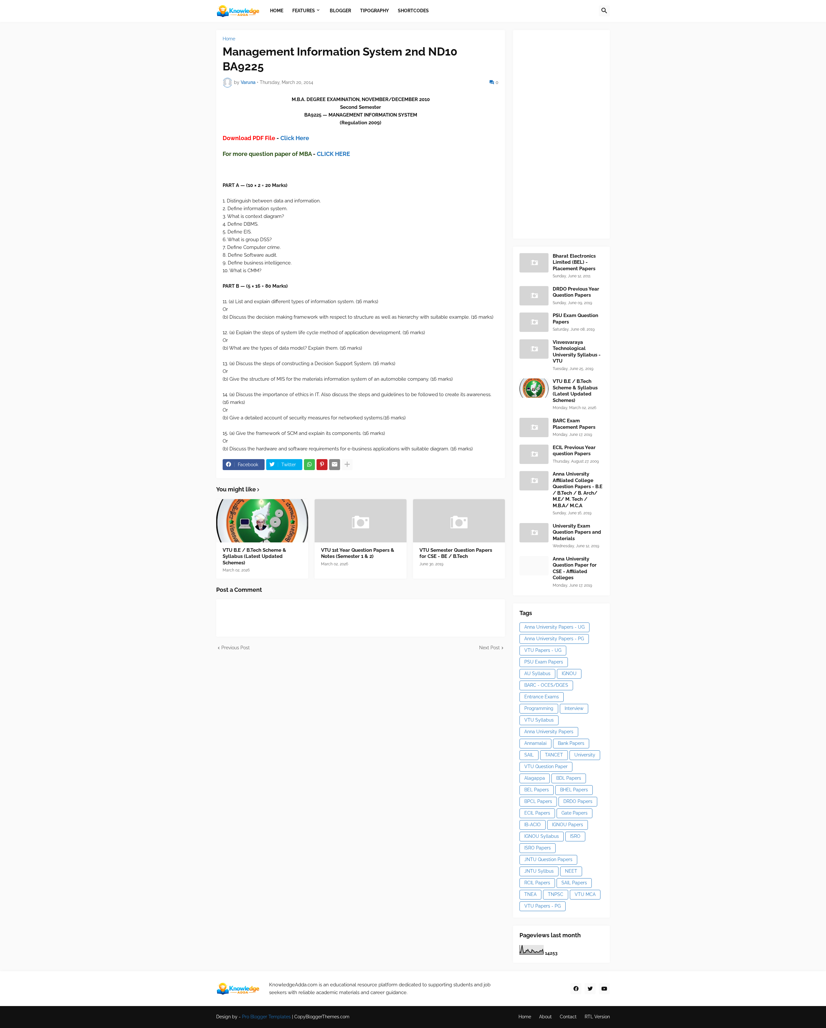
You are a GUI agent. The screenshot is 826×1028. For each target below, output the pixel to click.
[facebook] (575, 988)
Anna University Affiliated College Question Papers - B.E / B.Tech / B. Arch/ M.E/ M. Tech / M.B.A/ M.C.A (577, 490)
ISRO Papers (537, 847)
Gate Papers (574, 813)
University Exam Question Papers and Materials (577, 532)
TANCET (554, 754)
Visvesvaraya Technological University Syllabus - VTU (576, 351)
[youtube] (604, 988)
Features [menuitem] (303, 10)
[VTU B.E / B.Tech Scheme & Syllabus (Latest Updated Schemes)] (262, 520)
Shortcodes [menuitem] (413, 10)
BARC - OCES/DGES (546, 685)
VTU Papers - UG (542, 650)
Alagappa (534, 778)
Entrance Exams (541, 696)
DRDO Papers (577, 801)
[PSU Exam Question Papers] (534, 322)
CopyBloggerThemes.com (321, 1016)
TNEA (530, 894)
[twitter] (590, 988)
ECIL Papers (537, 813)
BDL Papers (568, 778)
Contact (568, 1016)
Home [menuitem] (276, 10)
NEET (571, 871)
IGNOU (569, 673)
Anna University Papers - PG (554, 638)
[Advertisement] (567, 133)
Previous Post (235, 647)
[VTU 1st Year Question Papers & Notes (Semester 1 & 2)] (361, 520)
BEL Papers (536, 789)
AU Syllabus (537, 673)
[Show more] (347, 464)
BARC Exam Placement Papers (574, 424)
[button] (604, 10)
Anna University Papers (548, 731)
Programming (538, 708)
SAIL (529, 754)
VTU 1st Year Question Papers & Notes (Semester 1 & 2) (357, 553)
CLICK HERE (333, 153)
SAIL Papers (574, 882)
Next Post (489, 647)
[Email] (334, 464)
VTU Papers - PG (542, 906)
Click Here (294, 138)
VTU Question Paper (546, 766)
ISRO (575, 836)
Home (229, 38)
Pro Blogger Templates (266, 1016)
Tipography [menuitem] (374, 10)
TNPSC (555, 894)
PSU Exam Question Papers (575, 319)
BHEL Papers (574, 789)
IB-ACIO (532, 824)
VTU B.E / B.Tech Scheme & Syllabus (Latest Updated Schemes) (254, 556)
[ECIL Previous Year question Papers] (534, 454)
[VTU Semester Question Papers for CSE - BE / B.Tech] (459, 520)
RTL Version (597, 1016)
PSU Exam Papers (543, 661)
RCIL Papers (537, 882)
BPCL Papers (538, 801)
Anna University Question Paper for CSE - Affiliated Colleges (575, 568)
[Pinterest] (322, 464)
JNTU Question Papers (548, 859)
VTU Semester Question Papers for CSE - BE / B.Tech (455, 553)
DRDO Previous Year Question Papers (576, 292)
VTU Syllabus (539, 720)
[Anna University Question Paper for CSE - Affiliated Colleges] (534, 565)
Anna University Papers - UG (554, 627)
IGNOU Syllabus (541, 836)
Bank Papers (571, 743)
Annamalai (535, 743)
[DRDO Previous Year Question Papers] (534, 295)
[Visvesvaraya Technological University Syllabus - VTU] (534, 349)
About (545, 1016)
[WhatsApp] (309, 464)
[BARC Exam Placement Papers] (534, 427)
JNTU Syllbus (539, 871)
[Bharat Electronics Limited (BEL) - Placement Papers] (534, 262)
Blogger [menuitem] (340, 10)
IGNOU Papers (567, 824)
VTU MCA (585, 894)
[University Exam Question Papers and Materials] (534, 532)
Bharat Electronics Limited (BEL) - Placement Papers (574, 262)
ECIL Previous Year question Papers (574, 451)
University (584, 754)
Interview (574, 708)
